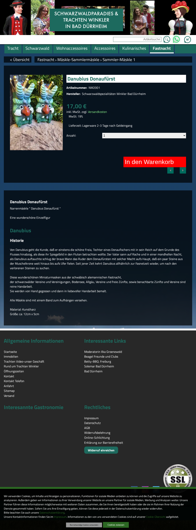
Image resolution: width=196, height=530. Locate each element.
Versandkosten (97, 111)
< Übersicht (19, 59)
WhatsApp (176, 38)
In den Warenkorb (149, 161)
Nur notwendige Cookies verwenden (84, 524)
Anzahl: (71, 135)
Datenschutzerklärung (52, 512)
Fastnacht (46, 59)
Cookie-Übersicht (156, 517)
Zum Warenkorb (187, 37)
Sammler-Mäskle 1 (119, 59)
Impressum (60, 517)
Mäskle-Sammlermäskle (78, 59)
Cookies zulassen (116, 525)
